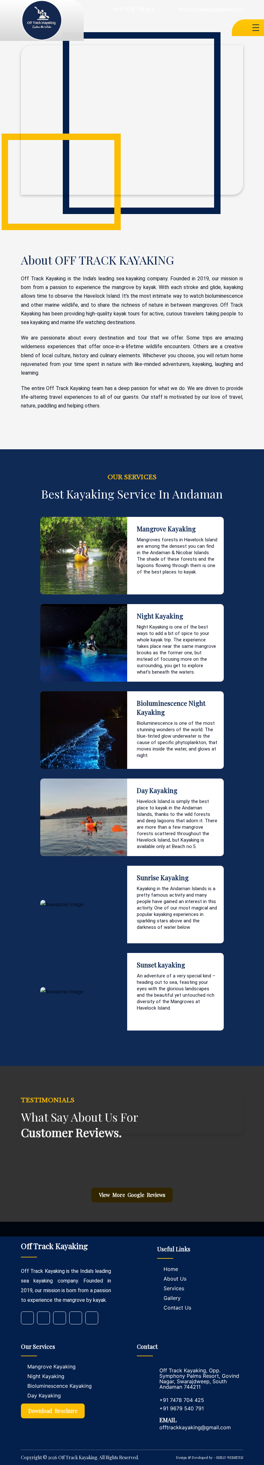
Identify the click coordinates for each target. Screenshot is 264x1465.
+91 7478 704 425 (134, 9)
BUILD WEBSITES (229, 1457)
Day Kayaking (44, 1395)
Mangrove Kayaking (51, 1366)
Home (171, 1269)
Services (174, 1288)
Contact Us (177, 1307)
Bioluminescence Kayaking (59, 1386)
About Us (175, 1278)
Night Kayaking (45, 1376)
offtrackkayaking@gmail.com (211, 9)
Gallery (172, 1298)
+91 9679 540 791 (181, 1408)
